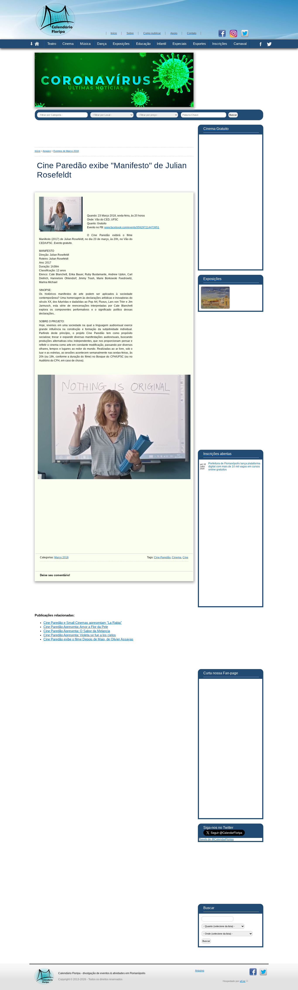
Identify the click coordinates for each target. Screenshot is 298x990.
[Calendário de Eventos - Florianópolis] (55, 35)
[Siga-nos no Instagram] (235, 33)
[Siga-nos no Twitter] (246, 33)
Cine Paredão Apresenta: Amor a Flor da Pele (75, 627)
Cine (185, 557)
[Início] (36, 44)
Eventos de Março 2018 (66, 151)
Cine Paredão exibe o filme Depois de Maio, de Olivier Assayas (88, 639)
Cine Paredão (162, 557)
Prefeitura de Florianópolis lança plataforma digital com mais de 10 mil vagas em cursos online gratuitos (234, 466)
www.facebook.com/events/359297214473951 (131, 227)
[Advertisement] (183, 15)
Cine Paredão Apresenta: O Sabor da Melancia (76, 631)
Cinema (176, 557)
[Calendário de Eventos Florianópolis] (44, 969)
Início (37, 151)
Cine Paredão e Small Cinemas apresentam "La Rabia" (82, 622)
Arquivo (47, 151)
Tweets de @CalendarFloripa (216, 839)
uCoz (242, 981)
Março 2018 (61, 557)
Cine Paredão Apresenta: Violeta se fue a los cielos (79, 635)
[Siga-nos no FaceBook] (223, 33)
